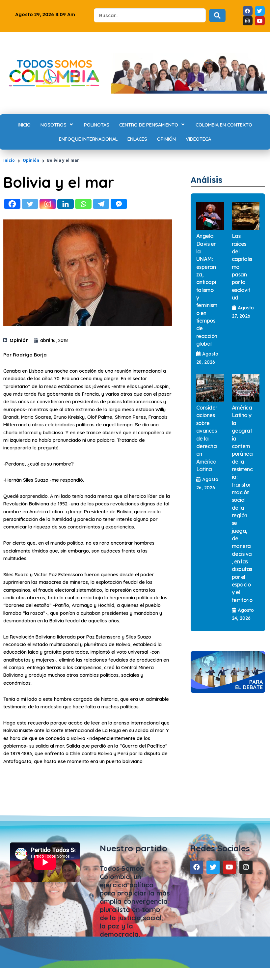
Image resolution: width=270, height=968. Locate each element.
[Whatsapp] (83, 204)
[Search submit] (217, 15)
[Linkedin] (65, 204)
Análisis (206, 180)
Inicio (9, 160)
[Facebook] (12, 204)
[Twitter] (30, 204)
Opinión (31, 160)
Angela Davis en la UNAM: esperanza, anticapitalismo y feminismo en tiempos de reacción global (206, 290)
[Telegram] (101, 204)
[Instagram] (48, 204)
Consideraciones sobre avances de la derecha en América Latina (206, 438)
